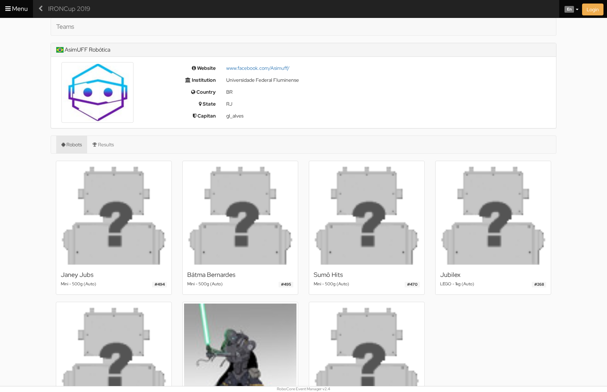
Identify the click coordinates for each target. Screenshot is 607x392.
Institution (203, 80)
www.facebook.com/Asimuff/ (257, 68)
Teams (65, 26)
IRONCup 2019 (69, 9)
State (209, 104)
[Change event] (40, 9)
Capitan (206, 116)
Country (205, 92)
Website (206, 68)
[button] (569, 9)
